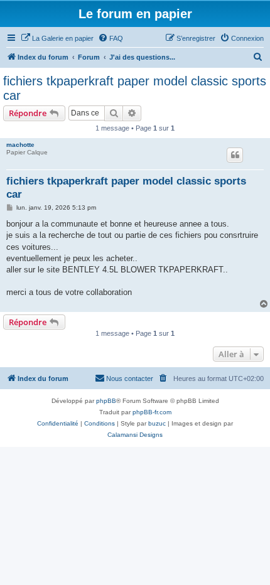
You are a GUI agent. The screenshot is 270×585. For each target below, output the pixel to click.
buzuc (157, 423)
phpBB (106, 400)
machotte (20, 144)
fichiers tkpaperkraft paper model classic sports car (134, 88)
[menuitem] (57, 38)
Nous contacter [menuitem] (129, 378)
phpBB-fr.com (151, 412)
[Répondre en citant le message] (235, 155)
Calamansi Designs (135, 434)
